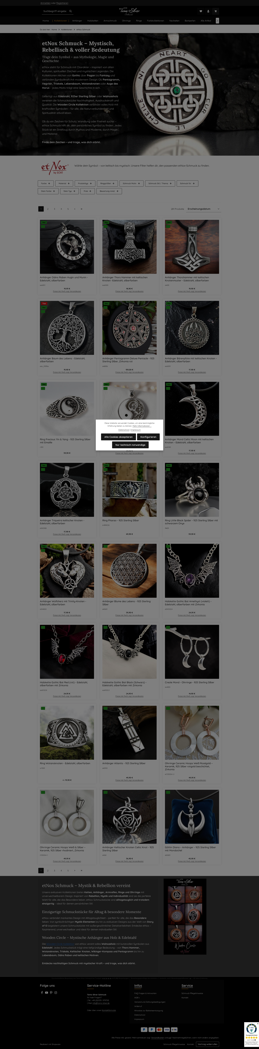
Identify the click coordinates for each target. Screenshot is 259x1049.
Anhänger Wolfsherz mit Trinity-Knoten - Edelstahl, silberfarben (63, 603)
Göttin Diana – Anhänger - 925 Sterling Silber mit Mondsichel (190, 849)
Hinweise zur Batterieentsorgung (148, 1010)
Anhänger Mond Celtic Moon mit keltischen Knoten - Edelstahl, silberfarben (189, 441)
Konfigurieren (148, 436)
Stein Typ (68, 191)
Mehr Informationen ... (142, 426)
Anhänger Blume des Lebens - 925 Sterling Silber (126, 603)
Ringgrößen (105, 183)
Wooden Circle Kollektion (60, 943)
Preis (86, 191)
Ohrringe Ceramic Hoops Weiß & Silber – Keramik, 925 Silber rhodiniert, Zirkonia (62, 849)
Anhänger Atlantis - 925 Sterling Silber (124, 763)
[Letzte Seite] (81, 209)
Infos (138, 985)
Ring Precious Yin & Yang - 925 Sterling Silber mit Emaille (65, 441)
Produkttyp (83, 183)
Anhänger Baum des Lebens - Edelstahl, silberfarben (62, 360)
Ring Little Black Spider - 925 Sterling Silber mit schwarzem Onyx (191, 522)
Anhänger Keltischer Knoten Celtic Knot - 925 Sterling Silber (128, 849)
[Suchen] (70, 11)
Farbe (44, 183)
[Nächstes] (217, 20)
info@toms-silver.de (101, 1003)
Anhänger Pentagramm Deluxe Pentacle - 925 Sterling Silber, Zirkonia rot (128, 360)
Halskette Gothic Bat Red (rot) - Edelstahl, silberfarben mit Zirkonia (64, 684)
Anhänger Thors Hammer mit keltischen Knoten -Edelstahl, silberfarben (125, 279)
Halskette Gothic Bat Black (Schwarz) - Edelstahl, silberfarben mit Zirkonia (124, 684)
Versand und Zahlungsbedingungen (149, 1002)
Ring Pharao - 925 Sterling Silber (120, 520)
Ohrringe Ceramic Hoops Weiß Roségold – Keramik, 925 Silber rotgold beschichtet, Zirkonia (189, 766)
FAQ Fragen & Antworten (145, 993)
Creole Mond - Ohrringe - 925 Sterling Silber (189, 682)
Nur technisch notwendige (130, 444)
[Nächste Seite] (74, 209)
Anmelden (45, 3)
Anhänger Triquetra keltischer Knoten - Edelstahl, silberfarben (62, 522)
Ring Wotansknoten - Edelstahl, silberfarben (65, 763)
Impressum (139, 1019)
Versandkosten (157, 1037)
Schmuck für (185, 183)
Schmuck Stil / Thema (158, 183)
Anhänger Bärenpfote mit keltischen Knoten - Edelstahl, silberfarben (191, 360)
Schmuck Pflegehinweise (192, 993)
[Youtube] (47, 993)
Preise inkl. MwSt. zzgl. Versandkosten (67, 291)
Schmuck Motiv (129, 183)
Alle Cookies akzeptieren (118, 436)
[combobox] (55, 11)
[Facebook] (42, 993)
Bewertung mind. (107, 191)
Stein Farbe (46, 191)
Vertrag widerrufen (207, 1044)
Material (62, 183)
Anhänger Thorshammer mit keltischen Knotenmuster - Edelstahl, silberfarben (187, 279)
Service (187, 985)
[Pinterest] (51, 993)
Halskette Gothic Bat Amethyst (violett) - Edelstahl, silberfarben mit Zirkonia (188, 603)
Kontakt (185, 997)
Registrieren (62, 3)
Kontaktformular (109, 1010)
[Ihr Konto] (208, 11)
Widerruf (138, 1006)
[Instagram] (55, 993)
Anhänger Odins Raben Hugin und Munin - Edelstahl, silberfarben (64, 279)
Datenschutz (139, 1015)
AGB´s (137, 997)
